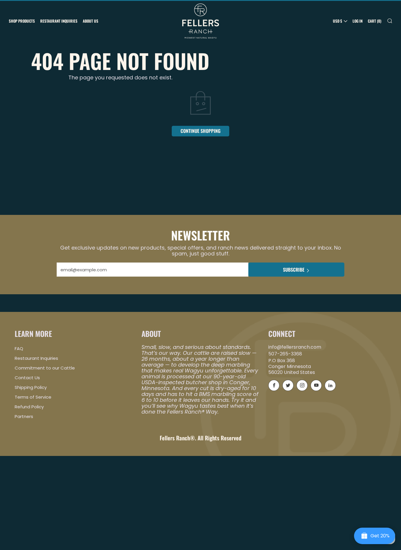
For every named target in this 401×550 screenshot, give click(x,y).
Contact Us (27, 378)
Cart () (374, 21)
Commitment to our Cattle (45, 368)
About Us (90, 21)
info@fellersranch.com (294, 347)
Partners (24, 416)
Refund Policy (29, 407)
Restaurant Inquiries (58, 21)
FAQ (19, 348)
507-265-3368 (285, 353)
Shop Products (22, 21)
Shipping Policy (31, 387)
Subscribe (293, 269)
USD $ (337, 21)
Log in (358, 21)
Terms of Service (33, 397)
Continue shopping (200, 130)
